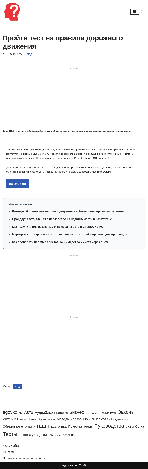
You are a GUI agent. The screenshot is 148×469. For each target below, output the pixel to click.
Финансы (55, 435)
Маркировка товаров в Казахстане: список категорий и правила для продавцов (69, 234)
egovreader (69, 465)
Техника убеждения (34, 435)
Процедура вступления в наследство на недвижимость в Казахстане (62, 219)
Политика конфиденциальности (24, 458)
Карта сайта (11, 445)
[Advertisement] (74, 99)
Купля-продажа (46, 419)
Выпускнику (92, 413)
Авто (28, 412)
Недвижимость (121, 419)
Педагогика (57, 426)
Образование (13, 426)
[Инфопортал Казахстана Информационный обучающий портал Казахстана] (12, 12)
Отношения (30, 427)
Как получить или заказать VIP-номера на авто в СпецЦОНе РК (57, 226)
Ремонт (88, 426)
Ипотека (23, 419)
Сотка (139, 426)
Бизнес (76, 412)
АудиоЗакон (45, 413)
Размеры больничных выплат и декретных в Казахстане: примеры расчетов (68, 211)
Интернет (10, 419)
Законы (126, 412)
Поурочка (75, 426)
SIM (20, 413)
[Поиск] (142, 11)
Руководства (109, 426)
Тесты (10, 434)
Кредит (33, 419)
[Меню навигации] (134, 12)
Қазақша (69, 435)
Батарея (62, 412)
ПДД (17, 386)
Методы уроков (69, 419)
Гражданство (108, 412)
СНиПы (130, 426)
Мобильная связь (96, 419)
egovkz (10, 412)
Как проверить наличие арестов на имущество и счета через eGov (60, 242)
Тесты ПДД (25, 54)
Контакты (9, 452)
